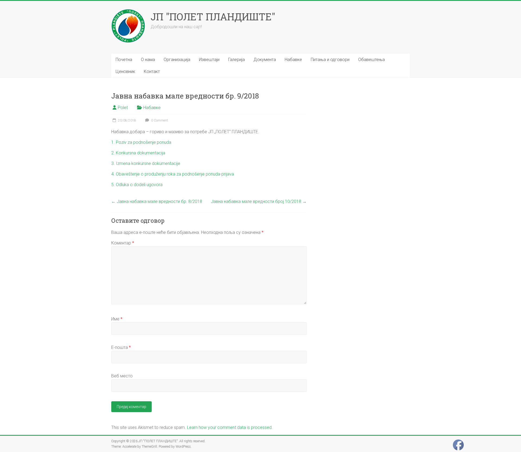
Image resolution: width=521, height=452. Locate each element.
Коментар (122, 243)
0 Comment (159, 120)
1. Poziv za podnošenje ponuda (141, 142)
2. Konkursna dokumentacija (138, 152)
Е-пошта (121, 347)
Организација (177, 59)
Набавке (293, 59)
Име (116, 319)
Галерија (236, 59)
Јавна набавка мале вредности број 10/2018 (259, 201)
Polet (123, 107)
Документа (264, 59)
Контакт (152, 71)
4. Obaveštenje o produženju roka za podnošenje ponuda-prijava (172, 174)
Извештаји (209, 59)
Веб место (122, 375)
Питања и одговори (330, 59)
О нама (148, 59)
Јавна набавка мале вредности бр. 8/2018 (156, 201)
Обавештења (371, 59)
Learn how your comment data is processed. (230, 427)
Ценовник (125, 71)
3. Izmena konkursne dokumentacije (145, 163)
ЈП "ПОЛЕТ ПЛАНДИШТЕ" (213, 16)
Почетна (124, 59)
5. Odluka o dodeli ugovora (137, 184)
